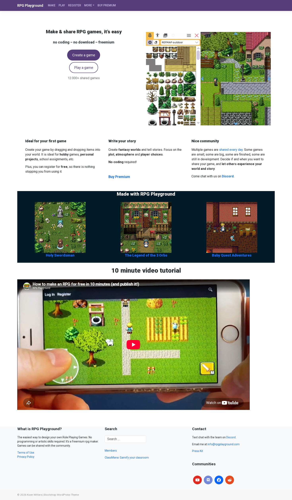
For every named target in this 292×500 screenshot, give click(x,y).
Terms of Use (25, 452)
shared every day (231, 150)
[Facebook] (219, 480)
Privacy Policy (25, 456)
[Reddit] (229, 480)
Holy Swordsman (60, 255)
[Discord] (208, 480)
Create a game (83, 55)
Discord (231, 437)
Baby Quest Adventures (231, 255)
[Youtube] (197, 480)
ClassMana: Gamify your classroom (127, 457)
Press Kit (197, 451)
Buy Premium (119, 177)
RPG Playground (30, 6)
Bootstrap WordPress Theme (61, 494)
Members (111, 450)
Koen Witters (34, 494)
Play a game (83, 67)
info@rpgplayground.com (224, 444)
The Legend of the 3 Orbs (146, 255)
